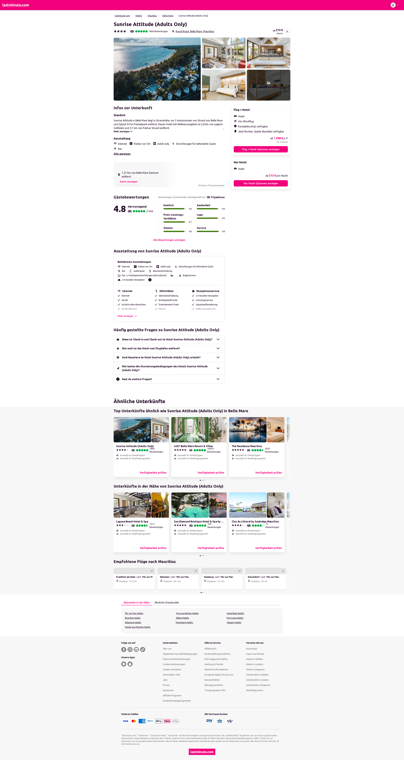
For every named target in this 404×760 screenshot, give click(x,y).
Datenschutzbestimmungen (176, 659)
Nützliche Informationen (216, 669)
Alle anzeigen (122, 153)
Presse (166, 685)
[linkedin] (136, 649)
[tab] (136, 602)
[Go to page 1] (200, 480)
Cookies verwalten (172, 669)
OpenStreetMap (217, 185)
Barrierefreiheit (212, 680)
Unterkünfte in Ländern (257, 680)
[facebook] (123, 649)
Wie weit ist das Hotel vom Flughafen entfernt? (151, 348)
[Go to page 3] (203, 480)
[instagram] (130, 649)
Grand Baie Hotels (235, 613)
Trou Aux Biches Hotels (187, 613)
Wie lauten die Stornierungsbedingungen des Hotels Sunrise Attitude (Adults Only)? (165, 368)
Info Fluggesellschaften (216, 659)
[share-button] (287, 31)
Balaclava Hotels (133, 622)
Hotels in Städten (254, 659)
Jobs (165, 680)
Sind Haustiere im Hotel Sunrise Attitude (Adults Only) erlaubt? (161, 357)
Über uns (167, 648)
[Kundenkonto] (395, 5)
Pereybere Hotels (184, 622)
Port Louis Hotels (235, 618)
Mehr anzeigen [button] (125, 316)
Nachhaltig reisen (254, 690)
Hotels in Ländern (254, 664)
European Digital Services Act (219, 674)
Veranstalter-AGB (171, 674)
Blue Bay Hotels (133, 618)
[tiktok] (142, 649)
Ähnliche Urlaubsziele (167, 602)
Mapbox (204, 185)
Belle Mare (168, 16)
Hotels (139, 16)
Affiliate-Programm (172, 695)
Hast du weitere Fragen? (137, 379)
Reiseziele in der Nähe (137, 602)
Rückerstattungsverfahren (217, 654)
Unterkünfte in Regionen (258, 685)
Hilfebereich (211, 648)
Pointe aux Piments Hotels (138, 627)
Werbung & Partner (214, 664)
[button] (157, 69)
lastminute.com (122, 16)
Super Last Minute (255, 654)
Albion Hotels (182, 618)
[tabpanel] (202, 621)
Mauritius (152, 16)
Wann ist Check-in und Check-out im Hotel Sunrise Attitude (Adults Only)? (167, 339)
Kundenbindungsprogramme (177, 700)
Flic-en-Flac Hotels (134, 613)
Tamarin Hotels (234, 622)
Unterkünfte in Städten (257, 674)
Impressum (168, 690)
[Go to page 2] (202, 592)
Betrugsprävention (214, 685)
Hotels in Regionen (255, 669)
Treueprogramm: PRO (215, 690)
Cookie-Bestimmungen (174, 664)
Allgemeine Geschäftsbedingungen (180, 654)
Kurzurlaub (251, 648)
